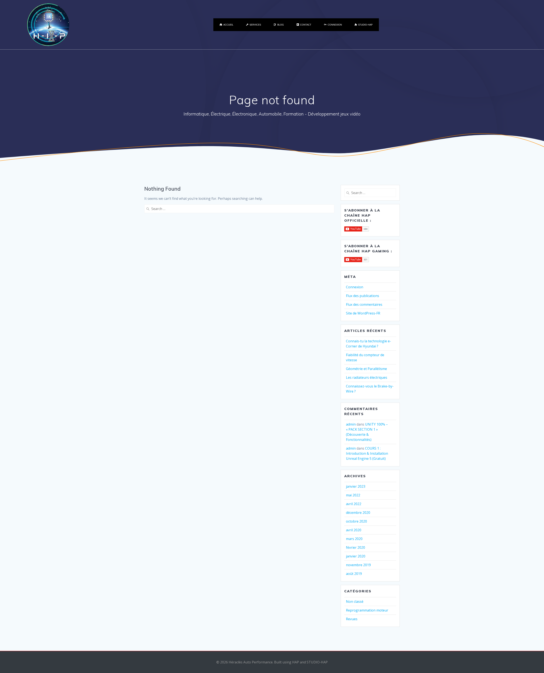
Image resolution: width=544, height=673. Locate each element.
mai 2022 (353, 495)
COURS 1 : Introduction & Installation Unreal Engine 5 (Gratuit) (367, 453)
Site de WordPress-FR (363, 313)
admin (351, 424)
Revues (351, 619)
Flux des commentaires (364, 304)
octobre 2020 (356, 521)
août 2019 (354, 573)
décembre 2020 (358, 512)
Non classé (354, 601)
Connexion (354, 287)
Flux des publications (362, 295)
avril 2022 (353, 504)
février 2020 (355, 547)
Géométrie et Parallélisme (366, 368)
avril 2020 (353, 530)
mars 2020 (354, 538)
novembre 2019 (358, 565)
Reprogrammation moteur (367, 610)
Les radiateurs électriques (366, 377)
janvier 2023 (355, 486)
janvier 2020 (355, 556)
